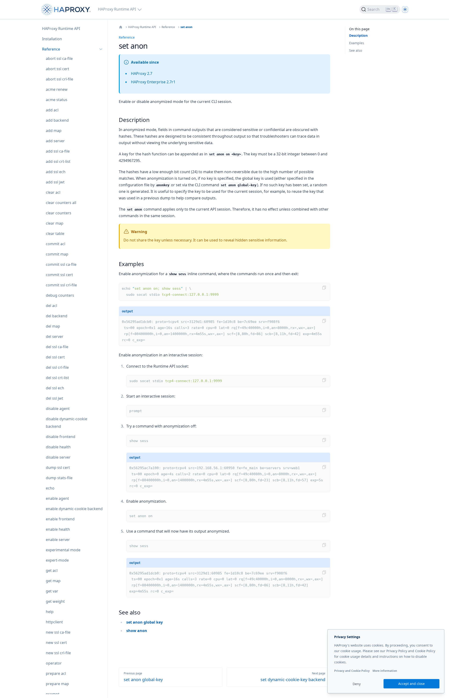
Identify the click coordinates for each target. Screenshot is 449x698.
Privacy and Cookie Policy (352, 671)
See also (355, 50)
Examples (356, 43)
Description (358, 35)
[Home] (121, 27)
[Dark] (405, 9)
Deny (357, 684)
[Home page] (66, 9)
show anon (136, 630)
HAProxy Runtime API (142, 27)
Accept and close (411, 683)
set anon (186, 27)
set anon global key (144, 622)
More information (385, 671)
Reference (168, 27)
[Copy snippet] (324, 287)
